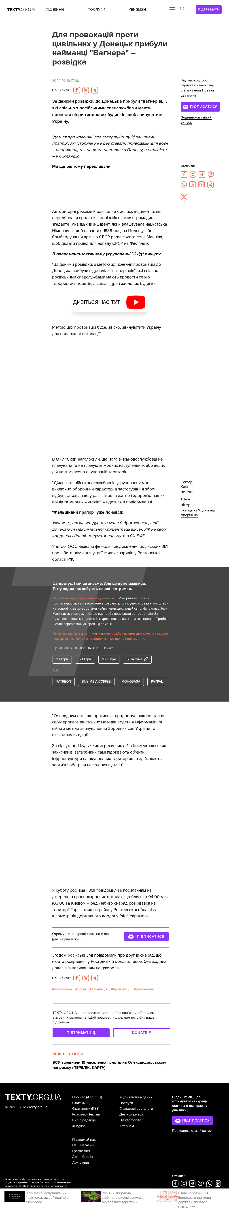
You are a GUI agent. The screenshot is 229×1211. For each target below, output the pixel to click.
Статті (76, 1103)
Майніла (154, 237)
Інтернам (126, 1126)
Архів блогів (82, 1157)
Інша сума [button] (134, 659)
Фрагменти (81, 1108)
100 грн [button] (62, 659)
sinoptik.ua (189, 515)
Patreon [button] (63, 681)
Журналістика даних (135, 1097)
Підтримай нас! (84, 1139)
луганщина (63, 989)
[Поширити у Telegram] (94, 90)
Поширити (61, 90)
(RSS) (86, 1103)
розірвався (140, 903)
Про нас (78, 1097)
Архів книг (81, 1162)
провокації (121, 989)
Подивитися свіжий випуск (192, 1131)
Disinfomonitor (130, 1120)
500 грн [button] (85, 659)
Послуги (126, 1103)
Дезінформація (131, 1114)
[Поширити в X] (85, 90)
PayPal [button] (157, 681)
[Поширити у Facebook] (76, 90)
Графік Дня (81, 1151)
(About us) (94, 1097)
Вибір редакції (84, 1120)
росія (81, 989)
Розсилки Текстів (86, 1114)
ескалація (99, 989)
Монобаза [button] (130, 681)
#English (79, 1126)
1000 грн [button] (109, 659)
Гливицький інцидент (90, 224)
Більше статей (68, 1053)
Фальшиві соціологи (136, 1108)
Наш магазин (83, 1145)
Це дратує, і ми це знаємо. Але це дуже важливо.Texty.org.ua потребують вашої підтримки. (99, 586)
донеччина (145, 989)
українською (58, 1186)
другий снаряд (140, 955)
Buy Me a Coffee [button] (96, 681)
